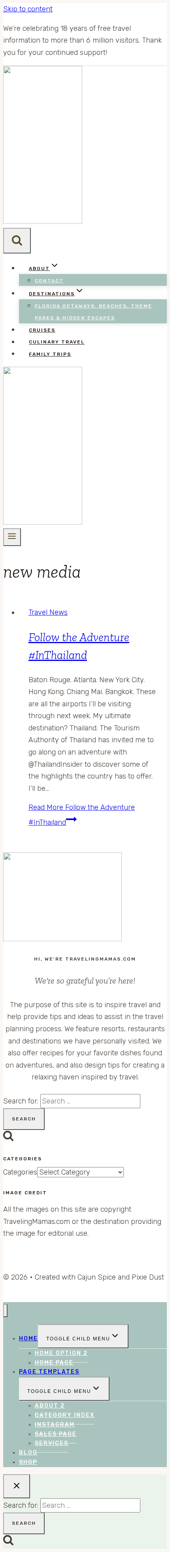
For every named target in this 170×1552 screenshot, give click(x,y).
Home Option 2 (61, 1353)
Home (28, 1338)
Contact (49, 280)
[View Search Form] (17, 240)
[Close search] (16, 1486)
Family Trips (50, 354)
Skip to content (28, 9)
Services (51, 1443)
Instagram (55, 1424)
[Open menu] (12, 537)
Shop (28, 1462)
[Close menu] (5, 1310)
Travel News (48, 612)
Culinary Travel (57, 342)
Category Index (64, 1415)
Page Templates (49, 1371)
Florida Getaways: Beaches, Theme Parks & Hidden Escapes (93, 312)
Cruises (42, 330)
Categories (20, 1172)
